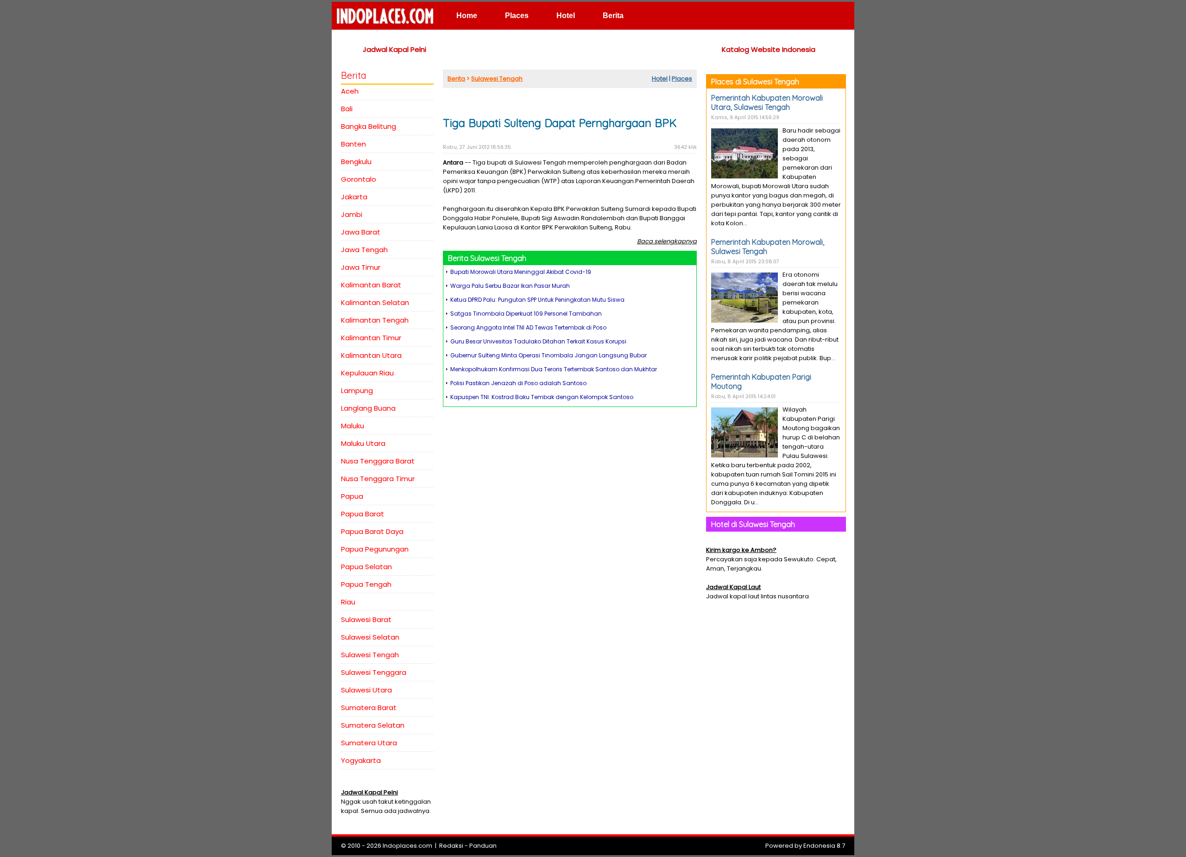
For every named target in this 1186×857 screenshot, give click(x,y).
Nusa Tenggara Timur (378, 478)
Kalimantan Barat (371, 285)
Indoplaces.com (407, 845)
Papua (352, 496)
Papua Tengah (366, 584)
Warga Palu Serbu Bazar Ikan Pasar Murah (510, 286)
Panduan (483, 845)
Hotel (565, 15)
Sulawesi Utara (366, 690)
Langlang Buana (368, 408)
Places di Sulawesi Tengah (755, 81)
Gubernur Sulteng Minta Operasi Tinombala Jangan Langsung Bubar (548, 355)
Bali (347, 109)
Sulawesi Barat (366, 619)
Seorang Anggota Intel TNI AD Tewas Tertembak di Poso (528, 327)
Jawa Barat (360, 232)
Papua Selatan (366, 566)
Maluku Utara (363, 443)
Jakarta (354, 197)
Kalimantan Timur (371, 338)
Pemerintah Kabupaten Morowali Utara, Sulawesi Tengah (767, 102)
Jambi (351, 214)
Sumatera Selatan (372, 725)
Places (517, 15)
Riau (348, 602)
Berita (613, 15)
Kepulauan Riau (367, 373)
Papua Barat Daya (372, 531)
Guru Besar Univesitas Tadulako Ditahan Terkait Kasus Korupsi (538, 341)
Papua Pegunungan (375, 549)
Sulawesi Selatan (370, 637)
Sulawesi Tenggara (373, 672)
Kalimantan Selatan (375, 302)
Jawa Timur (360, 267)
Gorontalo (358, 179)
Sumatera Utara (369, 743)
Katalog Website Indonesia (768, 49)
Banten (353, 144)
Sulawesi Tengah (370, 655)
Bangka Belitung (368, 126)
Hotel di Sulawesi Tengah (753, 524)
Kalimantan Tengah (375, 320)
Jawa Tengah (364, 249)
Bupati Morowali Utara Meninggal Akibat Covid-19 (520, 272)
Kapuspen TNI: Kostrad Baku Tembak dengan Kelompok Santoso (541, 397)
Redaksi (451, 845)
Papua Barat (362, 514)
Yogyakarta (361, 760)
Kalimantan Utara (371, 355)
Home (466, 15)
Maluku (352, 426)
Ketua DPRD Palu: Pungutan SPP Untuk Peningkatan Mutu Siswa (537, 300)
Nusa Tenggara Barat (378, 461)
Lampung (357, 390)
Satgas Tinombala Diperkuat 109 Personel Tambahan (526, 313)
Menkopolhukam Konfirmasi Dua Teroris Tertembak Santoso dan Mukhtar (553, 369)
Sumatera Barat (369, 707)
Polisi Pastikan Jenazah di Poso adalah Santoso (518, 383)
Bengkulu (356, 161)
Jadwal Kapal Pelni (394, 49)
